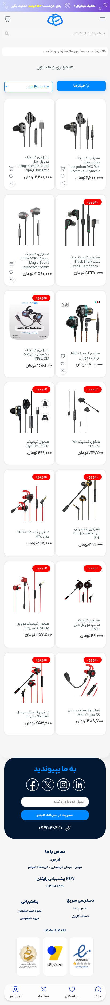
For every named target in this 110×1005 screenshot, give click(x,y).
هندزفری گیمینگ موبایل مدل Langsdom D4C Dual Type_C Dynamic (34, 164)
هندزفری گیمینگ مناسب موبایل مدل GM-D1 (87, 625)
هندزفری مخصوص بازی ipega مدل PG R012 (86, 533)
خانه (103, 51)
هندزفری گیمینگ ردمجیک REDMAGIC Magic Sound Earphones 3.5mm (35, 260)
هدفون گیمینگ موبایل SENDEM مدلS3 (33, 626)
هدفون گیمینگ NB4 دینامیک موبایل (85, 355)
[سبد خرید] (7, 19)
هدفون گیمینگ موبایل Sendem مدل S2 (33, 714)
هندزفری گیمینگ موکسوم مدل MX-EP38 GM (36, 354)
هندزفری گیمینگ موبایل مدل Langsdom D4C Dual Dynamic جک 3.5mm (85, 164)
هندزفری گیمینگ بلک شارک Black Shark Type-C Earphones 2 (85, 262)
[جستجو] (7, 33)
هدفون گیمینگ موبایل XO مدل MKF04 (84, 712)
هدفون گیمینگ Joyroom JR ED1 (37, 444)
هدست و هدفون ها (84, 51)
